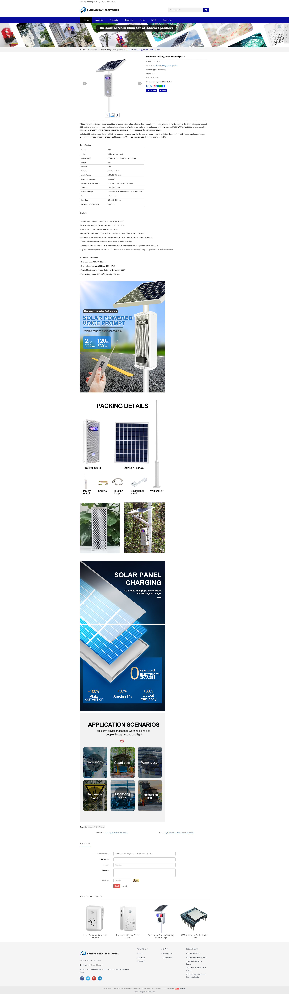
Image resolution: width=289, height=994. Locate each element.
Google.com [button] (143, 992)
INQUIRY (152, 90)
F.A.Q (153, 20)
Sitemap (183, 988)
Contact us (167, 20)
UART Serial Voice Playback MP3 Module (194, 936)
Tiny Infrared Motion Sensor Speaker (128, 936)
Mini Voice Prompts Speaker (196, 957)
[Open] (286, 34)
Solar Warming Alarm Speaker (111, 50)
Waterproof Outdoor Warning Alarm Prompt (161, 936)
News (142, 20)
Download (129, 20)
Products (114, 20)
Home (86, 20)
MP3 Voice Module (193, 953)
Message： (106, 870)
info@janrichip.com (89, 2)
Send (117, 886)
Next (140, 83)
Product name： (103, 854)
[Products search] (206, 10)
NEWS (164, 949)
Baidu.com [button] (151, 992)
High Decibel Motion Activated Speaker (179, 833)
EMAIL (163, 90)
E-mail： (107, 865)
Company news (167, 953)
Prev (85, 83)
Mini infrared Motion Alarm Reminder (94, 936)
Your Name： (105, 859)
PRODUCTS (192, 949)
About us (99, 20)
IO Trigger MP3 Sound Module (116, 833)
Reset (125, 886)
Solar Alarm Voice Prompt (94, 827)
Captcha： (106, 880)
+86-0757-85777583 (108, 2)
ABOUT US (142, 949)
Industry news (166, 957)
